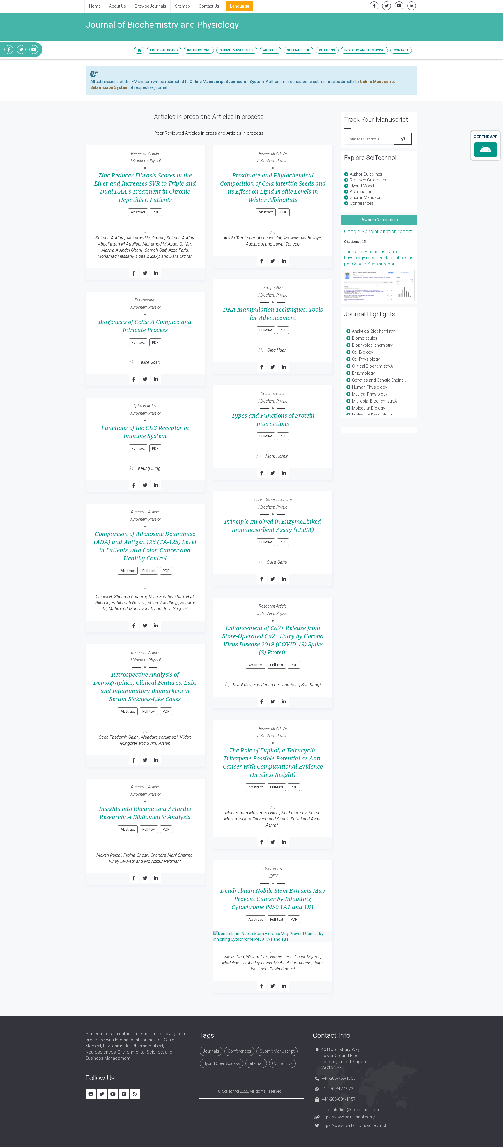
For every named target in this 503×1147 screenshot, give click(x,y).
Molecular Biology (368, 408)
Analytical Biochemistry (373, 331)
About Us (117, 6)
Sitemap (182, 6)
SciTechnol (230, 1091)
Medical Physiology (370, 394)
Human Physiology (369, 387)
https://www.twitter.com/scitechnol (353, 1125)
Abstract (138, 212)
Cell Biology (362, 352)
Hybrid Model (362, 185)
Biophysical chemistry (372, 345)
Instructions (198, 50)
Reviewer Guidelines (368, 180)
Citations (327, 50)
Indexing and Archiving (364, 50)
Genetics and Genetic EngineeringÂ (384, 380)
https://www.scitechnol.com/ (348, 1117)
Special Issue (298, 50)
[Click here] (379, 285)
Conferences (361, 203)
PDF (156, 212)
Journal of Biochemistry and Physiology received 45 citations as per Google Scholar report (378, 258)
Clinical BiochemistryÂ (373, 366)
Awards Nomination (379, 220)
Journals (211, 1051)
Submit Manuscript (237, 50)
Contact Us (209, 6)
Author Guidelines (366, 174)
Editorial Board (164, 50)
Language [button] (239, 6)
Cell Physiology (366, 359)
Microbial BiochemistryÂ (375, 401)
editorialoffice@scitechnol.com (350, 1109)
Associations (362, 191)
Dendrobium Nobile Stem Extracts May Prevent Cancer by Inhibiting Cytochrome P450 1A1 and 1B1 (272, 898)
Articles (270, 50)
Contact (401, 50)
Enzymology (363, 373)
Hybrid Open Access (221, 1063)
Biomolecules (364, 338)
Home (94, 6)
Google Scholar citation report (378, 231)
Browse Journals (150, 6)
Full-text (265, 330)
